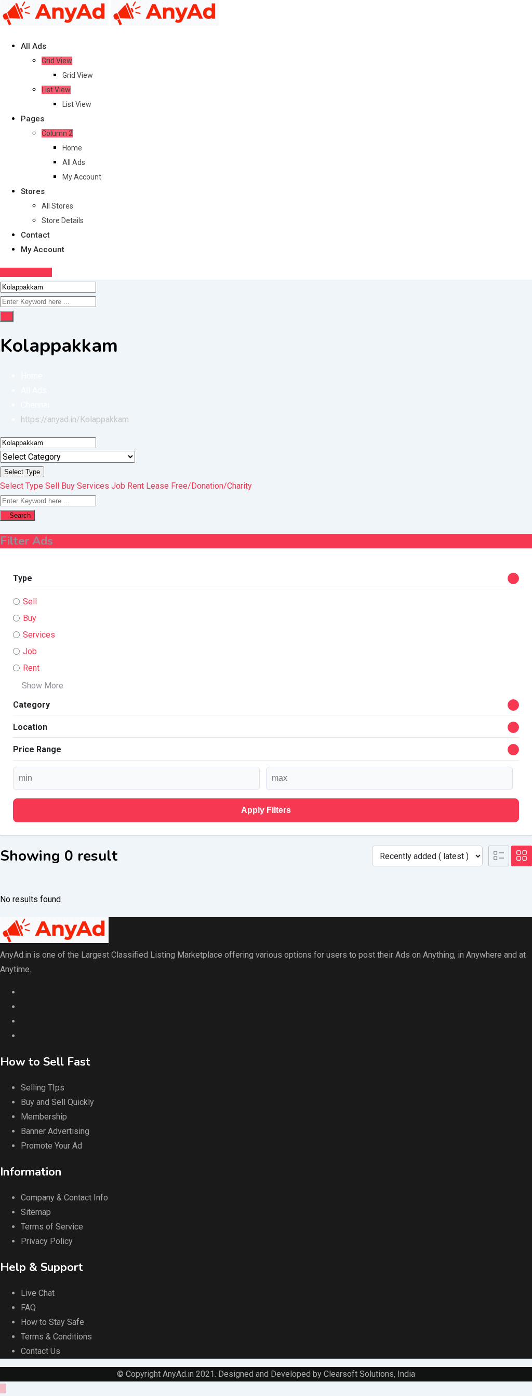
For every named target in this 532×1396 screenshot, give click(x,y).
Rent (135, 486)
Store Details (63, 220)
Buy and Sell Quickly (57, 1102)
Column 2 (57, 133)
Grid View (57, 61)
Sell (52, 486)
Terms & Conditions (56, 1337)
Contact (35, 235)
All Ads (33, 46)
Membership (44, 1117)
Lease (157, 486)
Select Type (22, 472)
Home (72, 148)
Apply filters (266, 810)
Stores (33, 191)
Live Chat (38, 1293)
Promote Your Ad (51, 1146)
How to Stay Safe (52, 1322)
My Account (81, 177)
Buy (68, 486)
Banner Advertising (55, 1131)
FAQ (28, 1307)
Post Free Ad (28, 272)
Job (118, 486)
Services (93, 486)
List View (56, 90)
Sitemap (36, 1212)
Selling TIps (42, 1088)
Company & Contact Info (64, 1198)
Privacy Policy (47, 1241)
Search (20, 515)
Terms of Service (52, 1227)
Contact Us (40, 1351)
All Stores (57, 206)
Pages (32, 118)
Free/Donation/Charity (211, 486)
